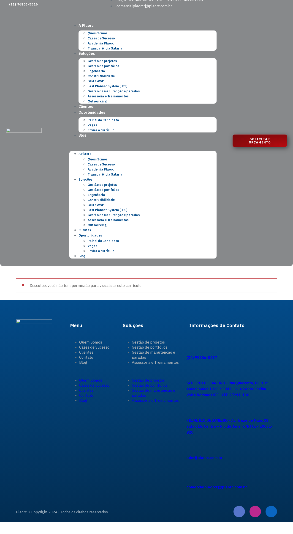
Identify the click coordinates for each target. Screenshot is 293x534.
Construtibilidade (101, 76)
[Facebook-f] (239, 511)
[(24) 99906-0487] (191, 340)
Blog (82, 135)
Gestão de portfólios (103, 66)
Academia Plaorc (101, 43)
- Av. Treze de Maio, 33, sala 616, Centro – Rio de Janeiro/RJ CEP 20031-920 (230, 426)
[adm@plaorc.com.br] (191, 440)
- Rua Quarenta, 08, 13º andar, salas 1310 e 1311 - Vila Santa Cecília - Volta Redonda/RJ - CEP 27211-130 (228, 389)
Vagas (92, 125)
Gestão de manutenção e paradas (114, 91)
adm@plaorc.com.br (204, 457)
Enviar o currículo (101, 130)
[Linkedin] (271, 511)
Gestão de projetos (102, 61)
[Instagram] (255, 511)
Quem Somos (97, 33)
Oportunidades (92, 112)
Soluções (87, 53)
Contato (86, 357)
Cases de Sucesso (101, 38)
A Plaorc (86, 25)
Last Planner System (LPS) (108, 86)
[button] (143, 144)
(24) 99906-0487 (202, 357)
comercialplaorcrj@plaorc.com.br (217, 487)
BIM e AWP (96, 81)
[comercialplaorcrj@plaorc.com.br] (191, 470)
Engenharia (96, 71)
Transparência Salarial (105, 48)
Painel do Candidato (103, 120)
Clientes (86, 106)
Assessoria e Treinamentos (108, 96)
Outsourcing (97, 101)
